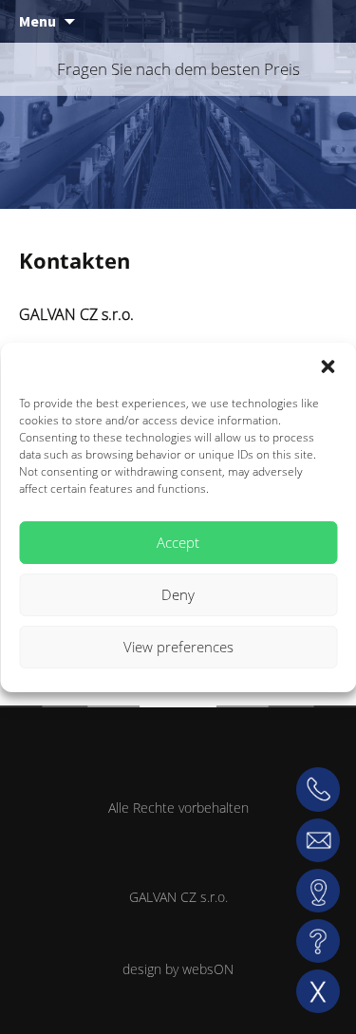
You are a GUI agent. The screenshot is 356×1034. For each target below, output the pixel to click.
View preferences (178, 646)
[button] (327, 366)
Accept (178, 542)
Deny (178, 594)
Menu (37, 20)
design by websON (178, 969)
